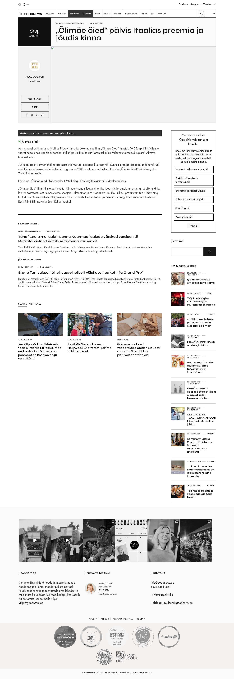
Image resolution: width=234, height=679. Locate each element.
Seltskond (35, 231)
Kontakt (141, 619)
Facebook (183, 4)
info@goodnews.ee (162, 583)
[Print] (42, 114)
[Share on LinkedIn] (37, 114)
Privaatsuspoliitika (162, 595)
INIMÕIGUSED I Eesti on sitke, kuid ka (201, 344)
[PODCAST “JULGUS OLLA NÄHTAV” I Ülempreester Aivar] (131, 540)
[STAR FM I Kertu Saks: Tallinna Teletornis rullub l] (163, 540)
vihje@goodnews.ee (31, 603)
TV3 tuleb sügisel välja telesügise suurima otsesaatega (201, 301)
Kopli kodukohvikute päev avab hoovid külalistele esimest (200, 322)
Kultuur (75, 23)
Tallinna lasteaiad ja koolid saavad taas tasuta (200, 494)
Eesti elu (67, 23)
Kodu (58, 23)
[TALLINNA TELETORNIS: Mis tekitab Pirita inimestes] (35, 540)
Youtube (207, 4)
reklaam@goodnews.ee (178, 603)
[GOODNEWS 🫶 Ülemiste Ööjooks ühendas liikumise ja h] (196, 540)
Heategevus (193, 275)
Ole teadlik (192, 410)
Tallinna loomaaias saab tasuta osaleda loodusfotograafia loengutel (200, 471)
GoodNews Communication (140, 672)
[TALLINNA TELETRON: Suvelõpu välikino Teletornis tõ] (67, 540)
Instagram (195, 4)
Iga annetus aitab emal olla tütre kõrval (201, 281)
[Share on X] (32, 114)
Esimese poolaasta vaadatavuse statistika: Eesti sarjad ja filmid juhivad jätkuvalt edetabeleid (138, 350)
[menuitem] (50, 13)
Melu (27, 231)
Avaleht (93, 619)
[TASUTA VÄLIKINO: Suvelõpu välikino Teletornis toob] (99, 540)
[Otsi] (209, 251)
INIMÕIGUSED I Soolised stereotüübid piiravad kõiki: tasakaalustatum (201, 393)
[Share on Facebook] (26, 114)
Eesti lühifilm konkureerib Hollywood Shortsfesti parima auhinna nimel (89, 348)
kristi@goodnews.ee (108, 594)
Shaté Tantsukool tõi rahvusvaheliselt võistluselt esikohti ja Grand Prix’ (80, 272)
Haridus (211, 485)
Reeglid (105, 619)
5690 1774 (104, 590)
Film (82, 23)
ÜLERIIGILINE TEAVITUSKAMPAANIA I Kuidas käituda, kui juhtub (202, 419)
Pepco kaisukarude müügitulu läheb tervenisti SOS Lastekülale (200, 367)
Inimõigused (193, 337)
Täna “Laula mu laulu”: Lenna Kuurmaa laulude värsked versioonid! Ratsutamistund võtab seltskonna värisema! (78, 239)
